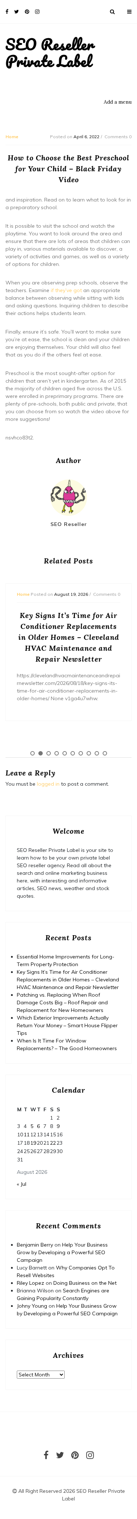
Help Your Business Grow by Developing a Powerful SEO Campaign (62, 1252)
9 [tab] (97, 753)
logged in (48, 784)
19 (33, 1143)
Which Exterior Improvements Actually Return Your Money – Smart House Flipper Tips (67, 1025)
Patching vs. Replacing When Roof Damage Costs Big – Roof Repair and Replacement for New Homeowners (62, 1002)
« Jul (21, 1184)
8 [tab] (89, 753)
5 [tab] (64, 753)
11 (27, 1134)
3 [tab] (48, 753)
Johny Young (32, 1306)
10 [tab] (105, 753)
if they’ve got (66, 290)
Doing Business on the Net (85, 1283)
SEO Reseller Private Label (49, 52)
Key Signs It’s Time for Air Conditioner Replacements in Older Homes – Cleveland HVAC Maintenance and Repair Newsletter (68, 979)
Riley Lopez (30, 1283)
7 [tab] (81, 753)
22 (53, 1143)
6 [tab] (73, 753)
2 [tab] (40, 753)
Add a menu (118, 102)
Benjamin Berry (35, 1244)
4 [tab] (56, 753)
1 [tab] (32, 753)
